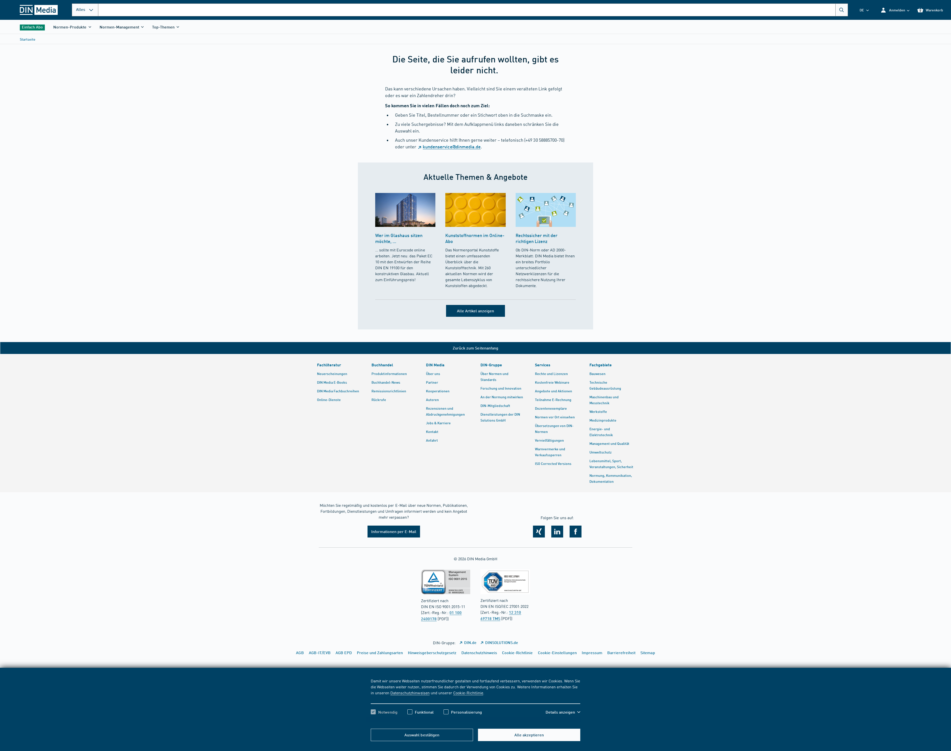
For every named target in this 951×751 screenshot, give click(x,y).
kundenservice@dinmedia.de (452, 146)
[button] (894, 10)
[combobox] (473, 10)
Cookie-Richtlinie (468, 692)
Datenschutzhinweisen (409, 692)
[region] (475, 701)
